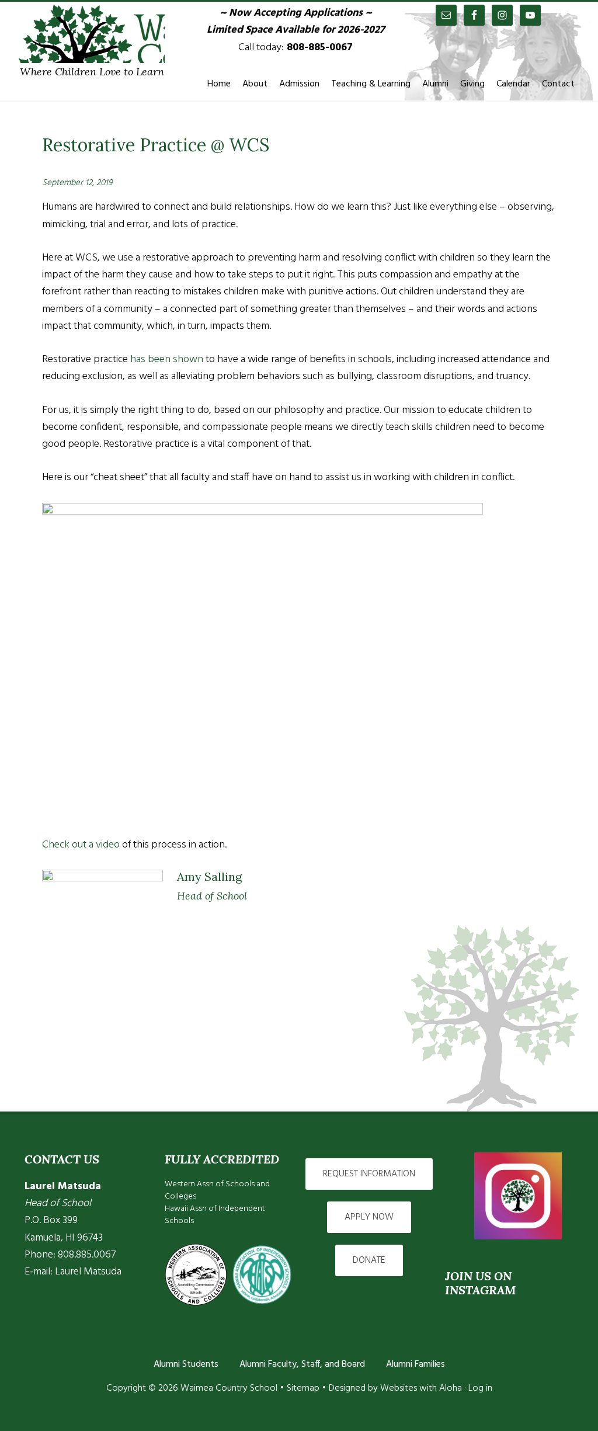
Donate (369, 1260)
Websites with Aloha (421, 1388)
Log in (480, 1388)
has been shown (166, 359)
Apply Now (369, 1217)
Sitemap (303, 1388)
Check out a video (81, 844)
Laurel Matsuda (88, 1271)
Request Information (369, 1174)
